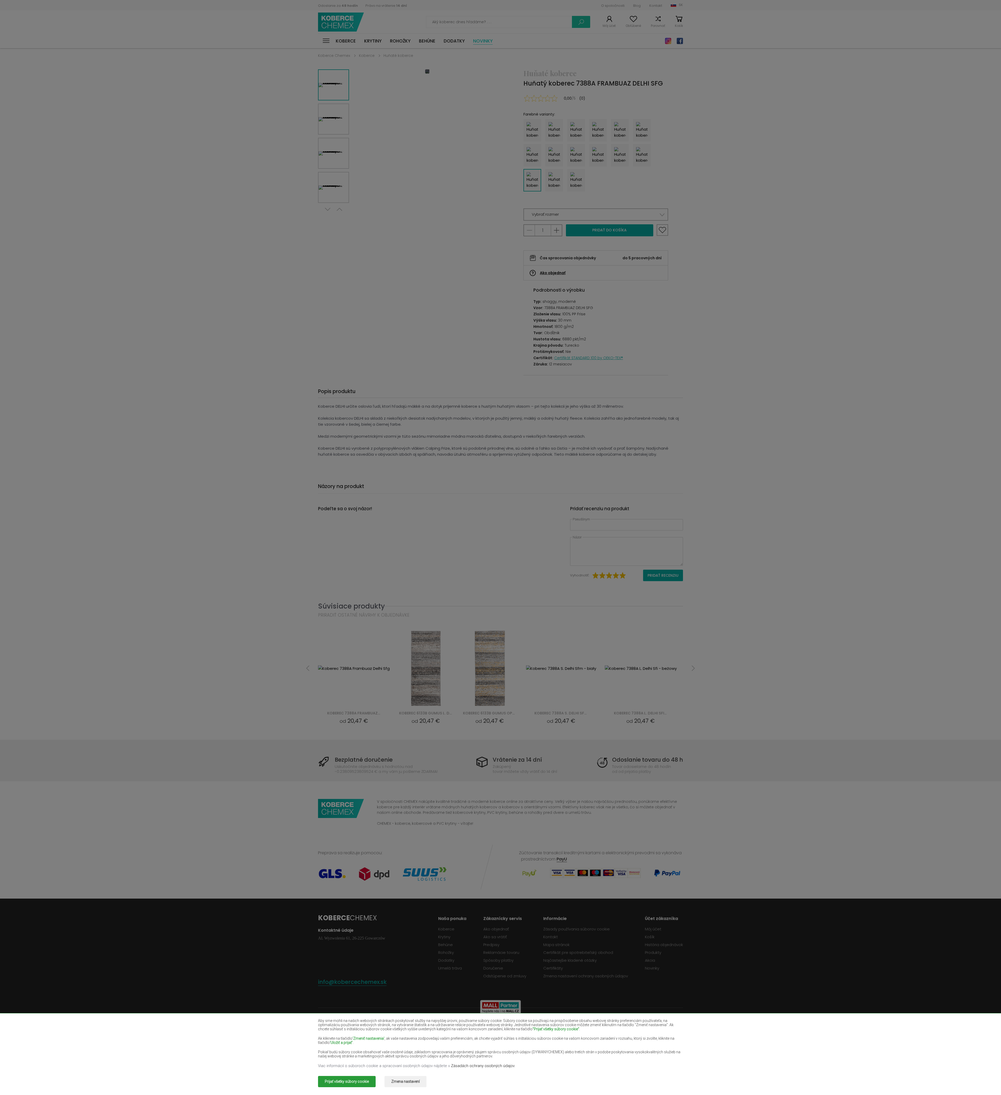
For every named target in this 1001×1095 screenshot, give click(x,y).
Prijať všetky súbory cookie (347, 1081)
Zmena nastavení (405, 1081)
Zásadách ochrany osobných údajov (482, 1065)
